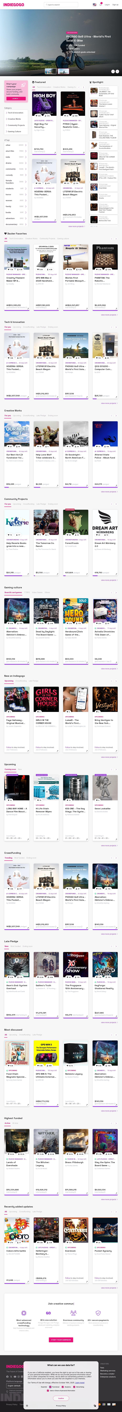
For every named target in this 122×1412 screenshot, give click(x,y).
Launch (15, 98)
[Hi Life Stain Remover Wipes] (46, 787)
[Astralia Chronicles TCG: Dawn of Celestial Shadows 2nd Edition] (105, 610)
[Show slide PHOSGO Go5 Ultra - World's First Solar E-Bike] (63, 71)
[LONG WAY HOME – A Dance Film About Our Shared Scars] (16, 787)
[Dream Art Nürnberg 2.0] (105, 522)
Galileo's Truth (43, 985)
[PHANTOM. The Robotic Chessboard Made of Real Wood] (105, 257)
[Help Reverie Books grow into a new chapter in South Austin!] (16, 522)
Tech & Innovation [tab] (44, 87)
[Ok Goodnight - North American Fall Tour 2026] (75, 433)
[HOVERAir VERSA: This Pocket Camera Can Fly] (44, 171)
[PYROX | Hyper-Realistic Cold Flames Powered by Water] (73, 104)
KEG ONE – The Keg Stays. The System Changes (75, 811)
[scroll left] (113, 71)
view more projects (76, 226)
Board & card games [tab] (13, 592)
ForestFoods (72, 543)
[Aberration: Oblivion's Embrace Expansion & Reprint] (16, 610)
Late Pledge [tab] (41, 327)
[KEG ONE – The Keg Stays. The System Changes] (75, 787)
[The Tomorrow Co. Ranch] (46, 522)
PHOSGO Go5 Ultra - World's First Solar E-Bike (75, 369)
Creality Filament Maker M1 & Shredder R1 (15, 280)
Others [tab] (47, 592)
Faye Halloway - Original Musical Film (14, 723)
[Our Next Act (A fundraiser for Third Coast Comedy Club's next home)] (16, 433)
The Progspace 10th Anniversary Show (74, 988)
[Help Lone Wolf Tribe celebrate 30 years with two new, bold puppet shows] (46, 433)
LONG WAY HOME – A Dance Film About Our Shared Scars (16, 811)
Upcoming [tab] (17, 327)
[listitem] (16, 145)
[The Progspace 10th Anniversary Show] (75, 964)
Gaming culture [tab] (63, 239)
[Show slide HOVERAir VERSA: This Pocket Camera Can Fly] (50, 71)
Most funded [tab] (19, 858)
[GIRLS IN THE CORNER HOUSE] (46, 699)
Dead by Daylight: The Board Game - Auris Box (45, 634)
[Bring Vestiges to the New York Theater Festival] (105, 699)
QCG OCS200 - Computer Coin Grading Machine (104, 369)
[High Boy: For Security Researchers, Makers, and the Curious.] (44, 104)
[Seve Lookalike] (105, 787)
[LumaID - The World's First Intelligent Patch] (75, 699)
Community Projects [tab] (47, 239)
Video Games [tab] (37, 592)
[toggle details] (56, 154)
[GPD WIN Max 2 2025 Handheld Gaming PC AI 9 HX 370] (46, 257)
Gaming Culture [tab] (73, 87)
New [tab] (20, 769)
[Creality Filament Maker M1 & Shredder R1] (16, 257)
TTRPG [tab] (27, 592)
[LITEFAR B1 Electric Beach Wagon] (73, 171)
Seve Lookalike (102, 808)
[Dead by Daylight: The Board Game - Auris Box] (46, 610)
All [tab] (34, 87)
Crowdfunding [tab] (28, 327)
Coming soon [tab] (10, 769)
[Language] (95, 4)
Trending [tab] (8, 858)
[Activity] (100, 4)
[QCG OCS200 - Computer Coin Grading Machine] (105, 345)
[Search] (46, 4)
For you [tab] (8, 327)
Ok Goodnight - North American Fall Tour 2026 (75, 457)
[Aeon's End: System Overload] (16, 964)
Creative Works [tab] (59, 87)
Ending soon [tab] (53, 327)
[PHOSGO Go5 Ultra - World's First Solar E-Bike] (75, 345)
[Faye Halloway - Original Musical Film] (16, 699)
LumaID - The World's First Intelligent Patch (74, 723)
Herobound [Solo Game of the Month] (74, 634)
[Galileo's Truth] (46, 964)
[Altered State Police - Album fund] (105, 433)
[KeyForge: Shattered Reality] (105, 964)
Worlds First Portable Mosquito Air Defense (75, 280)
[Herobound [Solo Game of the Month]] (75, 610)
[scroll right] (117, 71)
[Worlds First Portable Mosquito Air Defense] (75, 257)
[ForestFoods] (75, 522)
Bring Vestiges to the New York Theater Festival (104, 723)
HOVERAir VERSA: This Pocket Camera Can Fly (42, 194)
